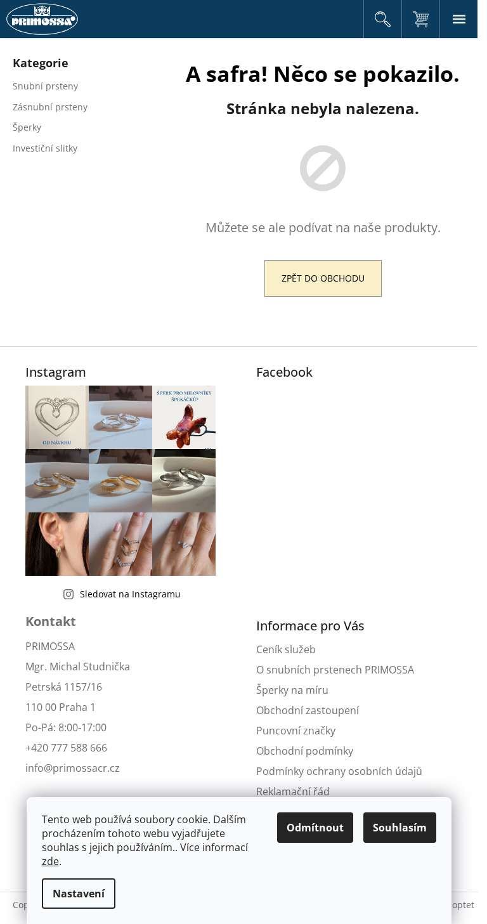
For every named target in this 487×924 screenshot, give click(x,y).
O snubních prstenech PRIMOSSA (335, 670)
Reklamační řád (293, 791)
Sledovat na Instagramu (130, 594)
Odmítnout (315, 828)
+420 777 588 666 (66, 748)
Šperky (27, 127)
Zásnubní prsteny (50, 107)
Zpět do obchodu (323, 278)
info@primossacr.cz (72, 768)
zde (50, 861)
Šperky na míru (292, 690)
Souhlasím (400, 828)
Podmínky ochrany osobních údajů (339, 771)
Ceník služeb (286, 649)
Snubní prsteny (45, 86)
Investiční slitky (45, 148)
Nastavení (79, 894)
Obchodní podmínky (304, 751)
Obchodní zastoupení (307, 710)
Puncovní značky (295, 731)
